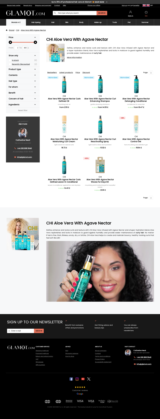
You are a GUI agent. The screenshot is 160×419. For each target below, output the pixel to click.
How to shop (69, 356)
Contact (57, 5)
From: (11, 48)
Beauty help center (13, 5)
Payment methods (42, 353)
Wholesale (39, 362)
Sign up (124, 5)
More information (74, 57)
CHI (17, 30)
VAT (37, 359)
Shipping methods (42, 351)
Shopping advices (71, 353)
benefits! (136, 5)
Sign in (39, 331)
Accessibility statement (103, 362)
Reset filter (23, 110)
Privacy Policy (100, 359)
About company (100, 351)
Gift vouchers (40, 365)
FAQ (66, 351)
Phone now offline (94, 5)
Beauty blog (28, 5)
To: (20, 48)
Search (102, 13)
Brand (11, 30)
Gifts (64, 5)
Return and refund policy (44, 356)
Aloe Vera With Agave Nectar (33, 30)
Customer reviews (80, 390)
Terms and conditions (102, 356)
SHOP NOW (99, 2)
